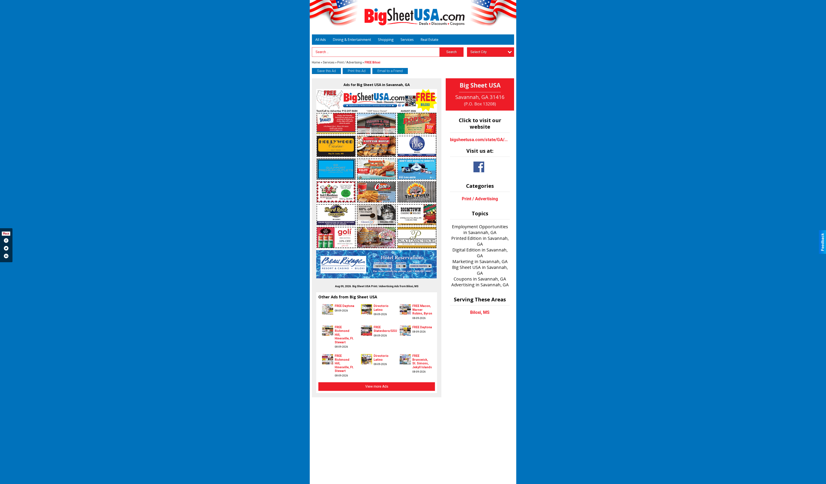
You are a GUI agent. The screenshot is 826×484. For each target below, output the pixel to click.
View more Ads (376, 386)
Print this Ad (356, 71)
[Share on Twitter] (6, 248)
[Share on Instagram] (6, 256)
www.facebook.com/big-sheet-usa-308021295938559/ (478, 167)
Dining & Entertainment (352, 39)
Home (316, 62)
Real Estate (429, 39)
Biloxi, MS (480, 312)
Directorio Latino (381, 307)
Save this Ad (326, 71)
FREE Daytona (344, 306)
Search (451, 52)
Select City (478, 52)
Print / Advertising (349, 62)
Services (407, 39)
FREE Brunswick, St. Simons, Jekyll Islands (422, 361)
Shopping (386, 39)
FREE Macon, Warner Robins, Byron (422, 309)
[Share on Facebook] (6, 240)
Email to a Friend (390, 71)
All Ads (320, 39)
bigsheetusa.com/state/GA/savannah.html (480, 139)
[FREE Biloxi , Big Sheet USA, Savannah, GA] (376, 183)
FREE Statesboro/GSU (385, 329)
